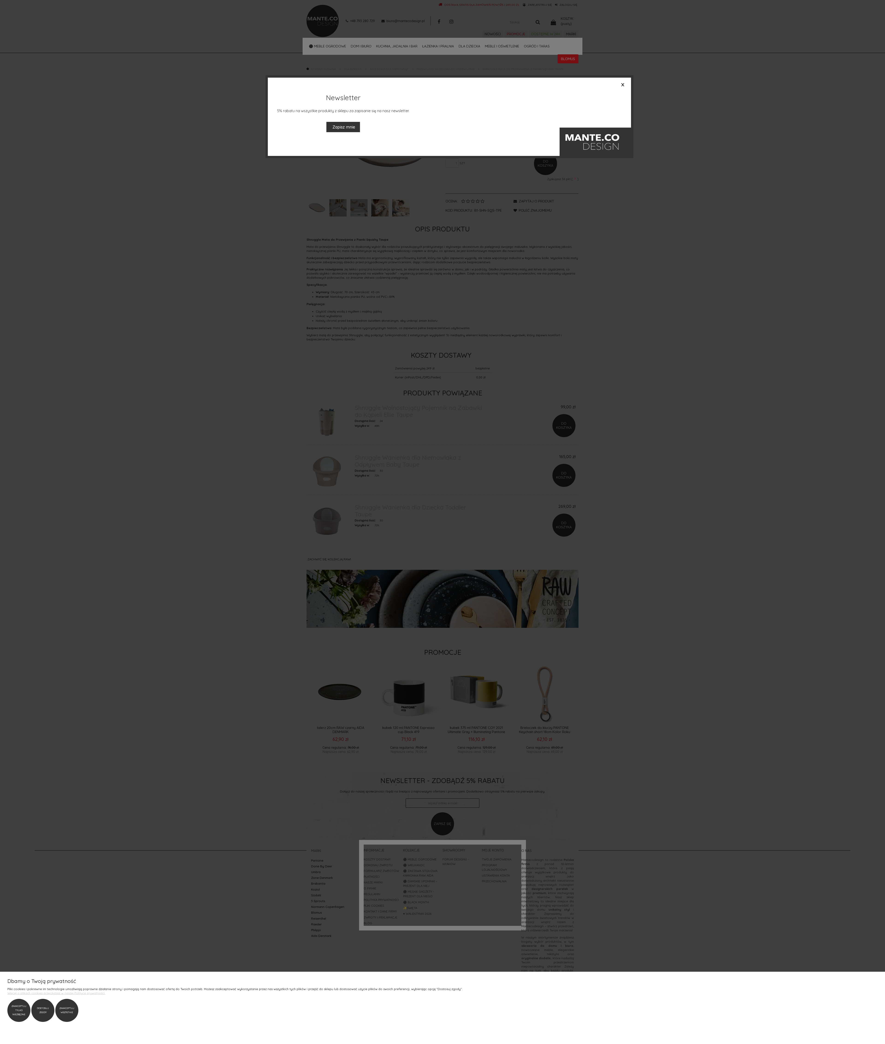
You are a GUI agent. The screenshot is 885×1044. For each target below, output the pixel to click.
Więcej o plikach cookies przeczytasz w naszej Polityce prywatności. (56, 993)
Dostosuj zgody (43, 1010)
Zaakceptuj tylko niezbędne (19, 1010)
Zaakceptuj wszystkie (66, 1010)
